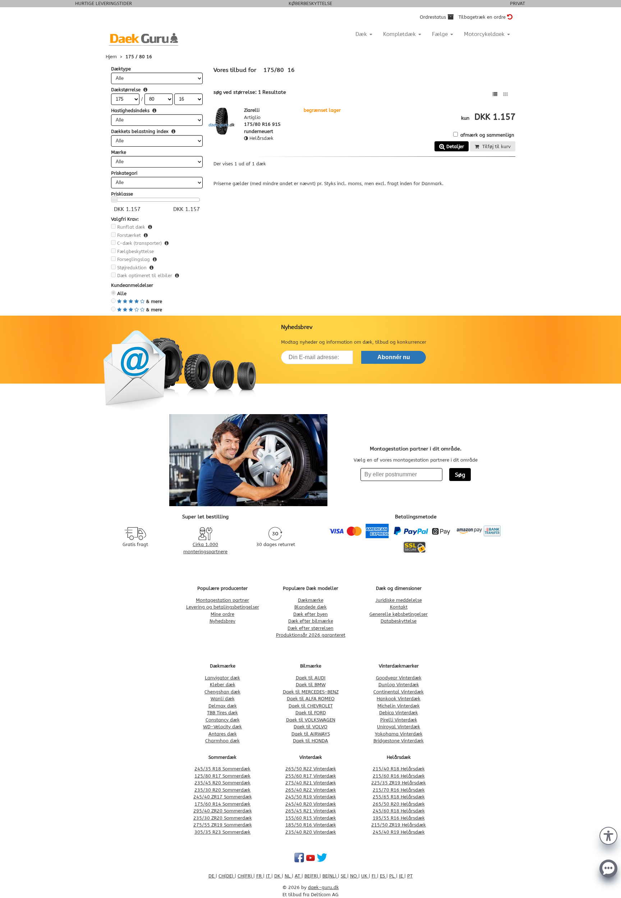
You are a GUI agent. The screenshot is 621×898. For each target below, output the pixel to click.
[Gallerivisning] (505, 94)
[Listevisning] (495, 94)
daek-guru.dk (323, 887)
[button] (608, 835)
